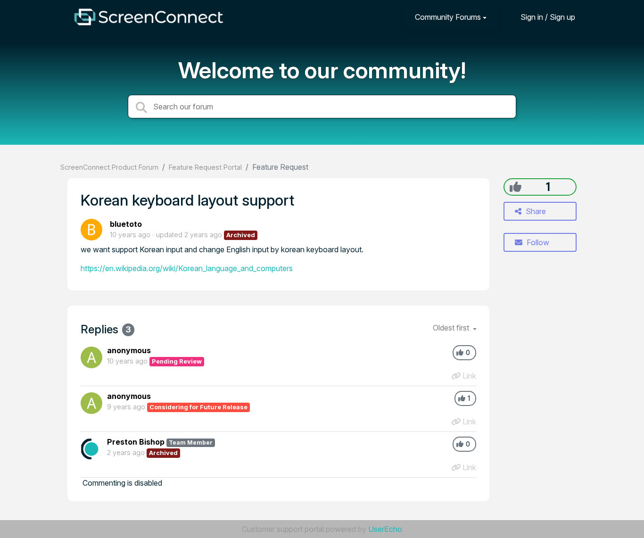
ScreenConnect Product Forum (109, 167)
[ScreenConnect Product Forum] (148, 17)
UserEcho (385, 529)
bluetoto (126, 224)
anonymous (129, 350)
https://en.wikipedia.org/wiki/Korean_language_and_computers (187, 268)
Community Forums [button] (448, 17)
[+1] (515, 187)
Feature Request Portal (205, 167)
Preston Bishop (136, 442)
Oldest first (452, 327)
